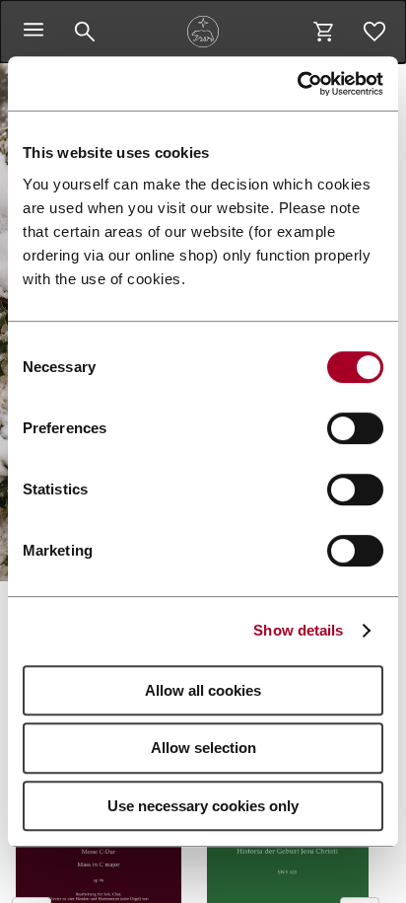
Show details (298, 630)
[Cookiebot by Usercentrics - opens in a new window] (297, 84)
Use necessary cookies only (203, 805)
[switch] (355, 428)
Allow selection (203, 747)
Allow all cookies (203, 690)
